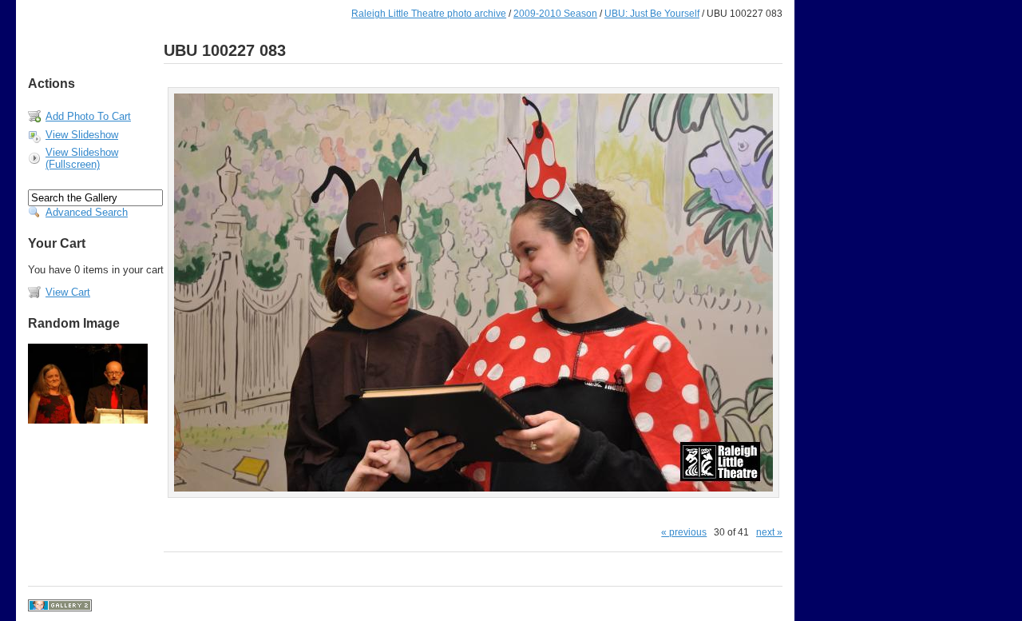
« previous (684, 532)
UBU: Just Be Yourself (651, 13)
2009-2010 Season (555, 13)
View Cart (68, 292)
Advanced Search (87, 212)
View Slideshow (82, 135)
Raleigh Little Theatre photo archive (428, 13)
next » (769, 532)
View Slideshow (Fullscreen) (82, 158)
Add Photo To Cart (88, 116)
